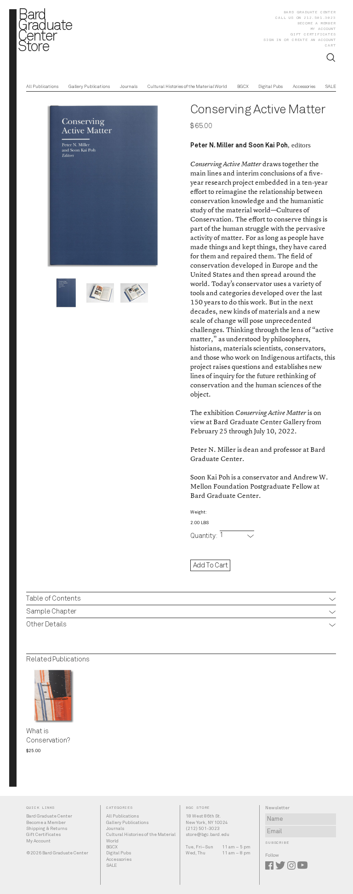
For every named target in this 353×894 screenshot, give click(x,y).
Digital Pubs (270, 86)
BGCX (243, 86)
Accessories (304, 86)
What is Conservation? (47, 736)
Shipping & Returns (46, 828)
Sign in (272, 39)
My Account (323, 28)
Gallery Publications (89, 86)
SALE (330, 86)
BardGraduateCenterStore (45, 32)
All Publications (42, 86)
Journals (128, 86)
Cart (330, 45)
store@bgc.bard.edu (207, 834)
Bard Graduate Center (310, 12)
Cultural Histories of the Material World (187, 86)
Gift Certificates (313, 34)
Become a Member (316, 23)
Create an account (314, 39)
